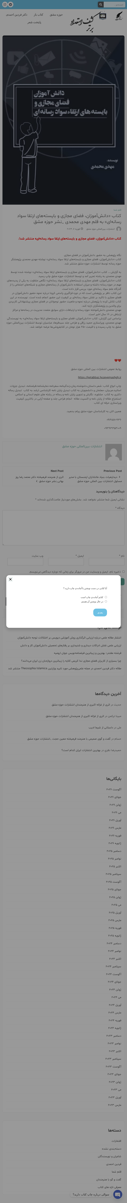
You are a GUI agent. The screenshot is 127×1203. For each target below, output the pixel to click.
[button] (10, 579)
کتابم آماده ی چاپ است (92, 597)
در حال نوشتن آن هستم (92, 601)
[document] (63, 601)
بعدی (100, 612)
